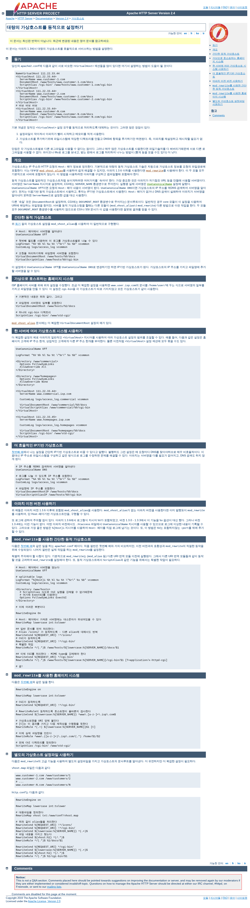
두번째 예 (26, 682)
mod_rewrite (154, 170)
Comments (218, 115)
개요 (215, 49)
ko (197, 33)
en (185, 33)
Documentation (44, 18)
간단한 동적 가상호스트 (225, 53)
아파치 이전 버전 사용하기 (227, 81)
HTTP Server (25, 18)
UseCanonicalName (159, 184)
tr (203, 33)
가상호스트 (77, 18)
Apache (10, 18)
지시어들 (215, 7)
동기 (215, 45)
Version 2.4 (62, 18)
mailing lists (54, 886)
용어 (232, 7)
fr (191, 33)
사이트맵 (242, 7)
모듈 (205, 7)
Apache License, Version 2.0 (44, 901)
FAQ (225, 7)
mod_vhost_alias (51, 170)
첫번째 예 (17, 452)
